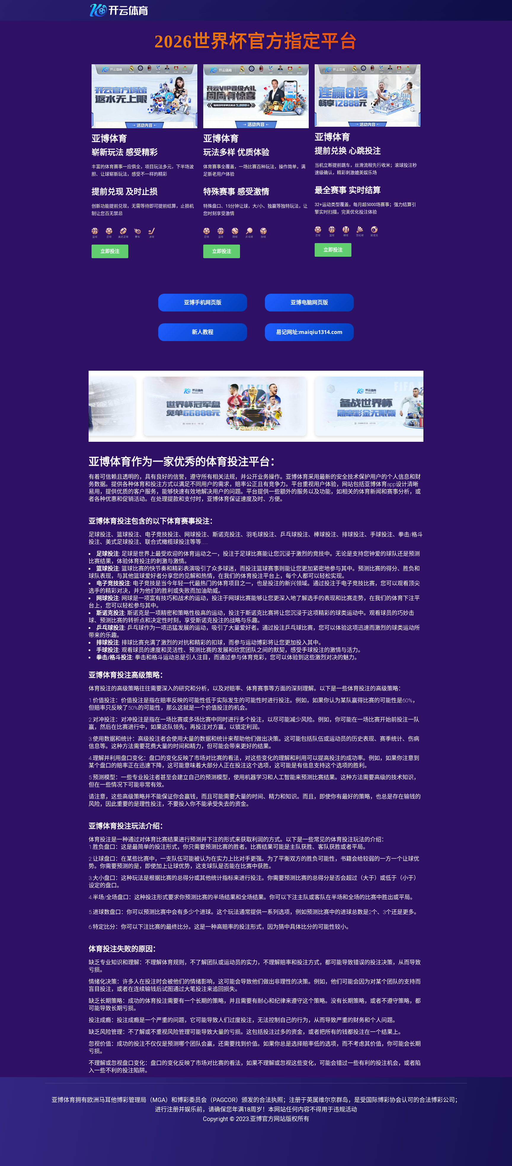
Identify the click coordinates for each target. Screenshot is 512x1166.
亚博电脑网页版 (309, 302)
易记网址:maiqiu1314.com (309, 331)
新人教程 (202, 331)
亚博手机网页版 (202, 302)
